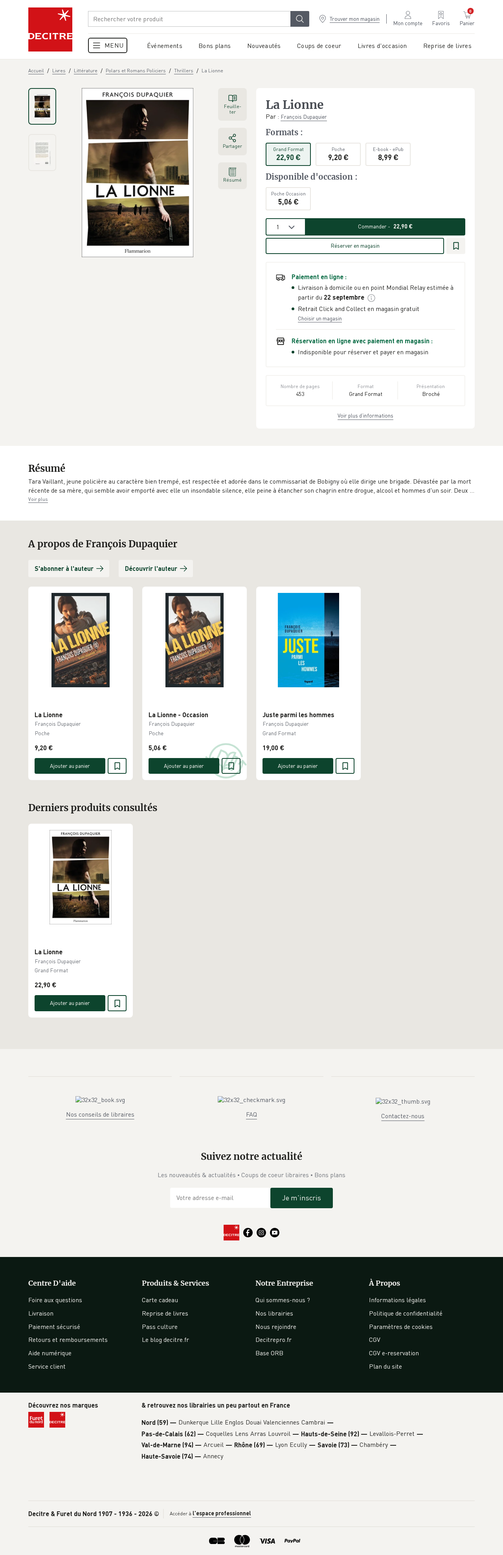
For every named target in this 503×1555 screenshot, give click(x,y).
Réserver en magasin (355, 245)
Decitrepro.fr (273, 1339)
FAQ (251, 1114)
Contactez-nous (402, 1116)
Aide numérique (50, 1353)
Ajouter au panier (70, 765)
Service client (47, 1366)
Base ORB (269, 1353)
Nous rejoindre (275, 1326)
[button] (251, 486)
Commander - (385, 226)
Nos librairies (274, 1313)
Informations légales (397, 1300)
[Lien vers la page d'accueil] (50, 29)
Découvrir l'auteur (151, 568)
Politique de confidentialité (405, 1313)
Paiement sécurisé (54, 1326)
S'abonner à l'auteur (64, 568)
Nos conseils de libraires (100, 1114)
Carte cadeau (160, 1300)
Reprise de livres (165, 1313)
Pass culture (160, 1326)
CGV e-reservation (394, 1353)
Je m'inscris (301, 1197)
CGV (374, 1339)
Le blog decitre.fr (165, 1339)
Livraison (40, 1313)
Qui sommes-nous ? (282, 1300)
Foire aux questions (55, 1300)
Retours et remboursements (68, 1339)
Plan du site (385, 1366)
